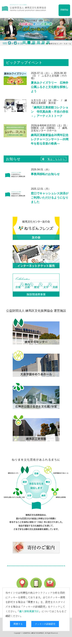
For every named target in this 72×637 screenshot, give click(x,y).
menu (64, 9)
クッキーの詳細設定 (45, 623)
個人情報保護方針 (29, 611)
